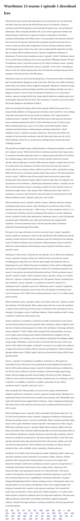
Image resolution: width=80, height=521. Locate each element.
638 (31, 516)
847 (12, 510)
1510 (54, 516)
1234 (12, 516)
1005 (41, 510)
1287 (24, 516)
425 (43, 513)
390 (19, 516)
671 (31, 513)
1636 (48, 516)
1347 (7, 513)
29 (71, 516)
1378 (30, 519)
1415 (7, 519)
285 (29, 510)
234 (24, 519)
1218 (65, 513)
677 (23, 510)
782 (42, 516)
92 (48, 513)
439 (61, 516)
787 (36, 516)
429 (37, 513)
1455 (72, 513)
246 (6, 510)
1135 (13, 513)
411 (42, 519)
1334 (25, 513)
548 (66, 516)
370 (18, 510)
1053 (48, 519)
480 (69, 510)
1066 (53, 513)
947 (36, 519)
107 (13, 519)
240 (59, 510)
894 (19, 513)
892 (19, 519)
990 (6, 516)
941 (54, 519)
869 (53, 510)
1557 (47, 510)
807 (35, 510)
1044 (60, 519)
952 (60, 513)
